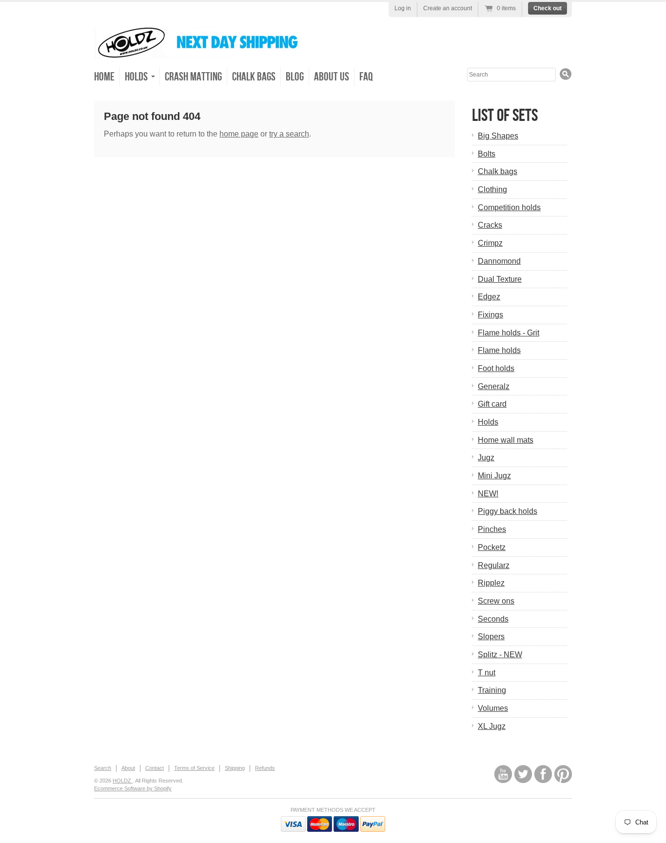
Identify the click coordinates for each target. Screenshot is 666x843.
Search (102, 768)
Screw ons (496, 601)
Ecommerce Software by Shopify (133, 788)
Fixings (490, 315)
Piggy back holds (507, 511)
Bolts (486, 154)
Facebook (543, 774)
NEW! (488, 494)
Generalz (493, 386)
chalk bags (253, 77)
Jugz (486, 457)
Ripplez (491, 583)
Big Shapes (498, 136)
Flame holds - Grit (508, 333)
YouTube (503, 774)
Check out (547, 8)
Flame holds (499, 350)
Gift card (492, 404)
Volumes (493, 708)
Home (104, 77)
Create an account (447, 8)
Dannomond (499, 261)
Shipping (235, 768)
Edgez (489, 297)
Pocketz (492, 547)
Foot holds (496, 368)
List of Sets (505, 115)
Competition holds (509, 207)
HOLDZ (123, 781)
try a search (289, 134)
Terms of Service (194, 768)
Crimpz (490, 243)
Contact (154, 768)
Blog (295, 77)
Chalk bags (497, 171)
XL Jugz (492, 726)
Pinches (492, 529)
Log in (402, 8)
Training (492, 690)
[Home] (203, 52)
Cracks (490, 225)
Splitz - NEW (500, 654)
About (128, 768)
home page (238, 134)
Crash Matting (193, 77)
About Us (331, 77)
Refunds (265, 768)
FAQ (366, 77)
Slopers (491, 636)
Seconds (493, 619)
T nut (486, 672)
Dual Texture (500, 279)
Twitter (523, 774)
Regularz (493, 565)
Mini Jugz (494, 475)
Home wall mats (505, 440)
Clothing (492, 189)
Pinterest (563, 774)
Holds (488, 422)
